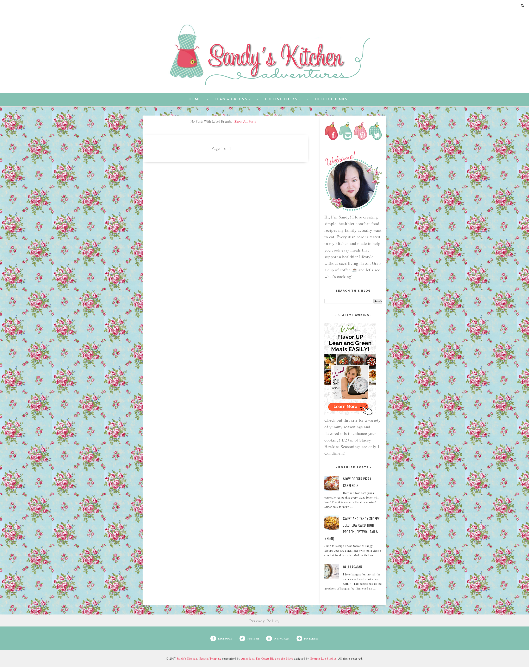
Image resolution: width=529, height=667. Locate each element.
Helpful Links (331, 99)
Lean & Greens (231, 99)
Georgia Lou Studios (323, 658)
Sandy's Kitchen (187, 658)
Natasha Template (210, 658)
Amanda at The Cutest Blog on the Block (267, 658)
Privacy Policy (264, 621)
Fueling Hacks (281, 99)
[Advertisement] (225, 191)
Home (195, 99)
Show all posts (245, 121)
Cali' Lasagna (353, 566)
